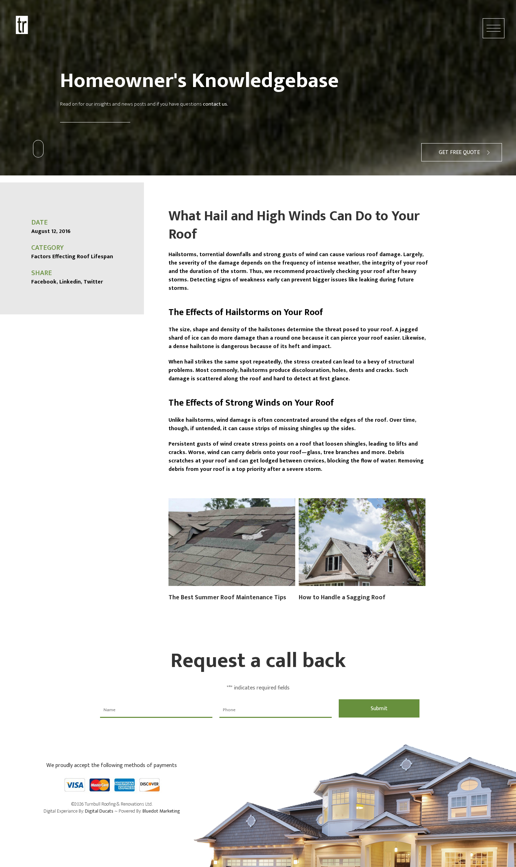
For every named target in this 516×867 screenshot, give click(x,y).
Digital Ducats (99, 811)
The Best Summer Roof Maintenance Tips (227, 597)
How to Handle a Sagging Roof (342, 597)
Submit (379, 708)
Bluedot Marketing (161, 811)
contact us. (215, 104)
